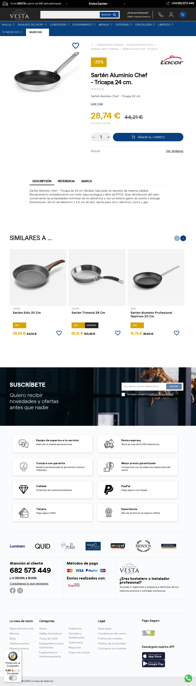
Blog (13, 638)
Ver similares (174, 151)
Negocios (75, 647)
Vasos (43, 628)
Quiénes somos (19, 643)
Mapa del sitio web (22, 628)
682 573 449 (30, 570)
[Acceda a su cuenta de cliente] (171, 14)
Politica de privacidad (112, 643)
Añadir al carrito (151, 137)
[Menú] (19, 652)
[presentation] (66, 4)
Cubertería (76, 642)
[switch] (13, 678)
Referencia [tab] (66, 181)
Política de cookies (110, 638)
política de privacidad (161, 394)
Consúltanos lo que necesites (29, 583)
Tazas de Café (48, 638)
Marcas (14, 633)
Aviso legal (104, 628)
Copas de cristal (79, 652)
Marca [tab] (87, 181)
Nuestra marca (19, 648)
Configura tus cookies (112, 648)
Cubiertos (75, 628)
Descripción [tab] (42, 181)
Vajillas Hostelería (50, 633)
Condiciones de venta (112, 633)
